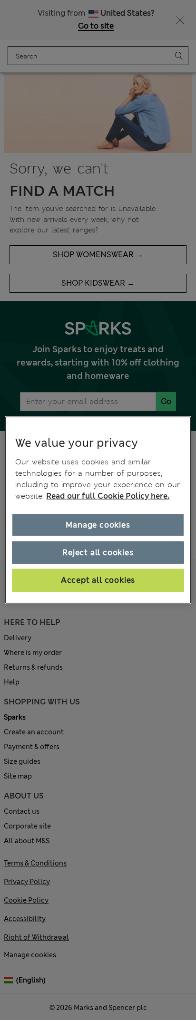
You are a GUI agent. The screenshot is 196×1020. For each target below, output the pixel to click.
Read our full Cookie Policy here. (107, 495)
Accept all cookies (98, 580)
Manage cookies (98, 524)
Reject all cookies (97, 553)
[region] (98, 510)
